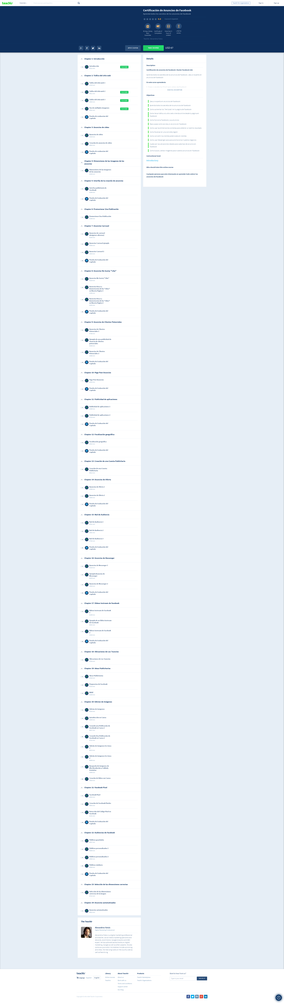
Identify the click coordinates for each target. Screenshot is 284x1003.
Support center (123, 987)
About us (121, 977)
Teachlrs (108, 980)
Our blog (120, 990)
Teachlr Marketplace (143, 977)
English (96, 978)
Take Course (153, 48)
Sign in (261, 3)
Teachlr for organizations (241, 3)
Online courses (110, 977)
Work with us (122, 980)
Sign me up (202, 978)
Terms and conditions (125, 983)
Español (89, 978)
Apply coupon (133, 48)
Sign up (276, 3)
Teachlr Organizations (144, 980)
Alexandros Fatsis (102, 928)
